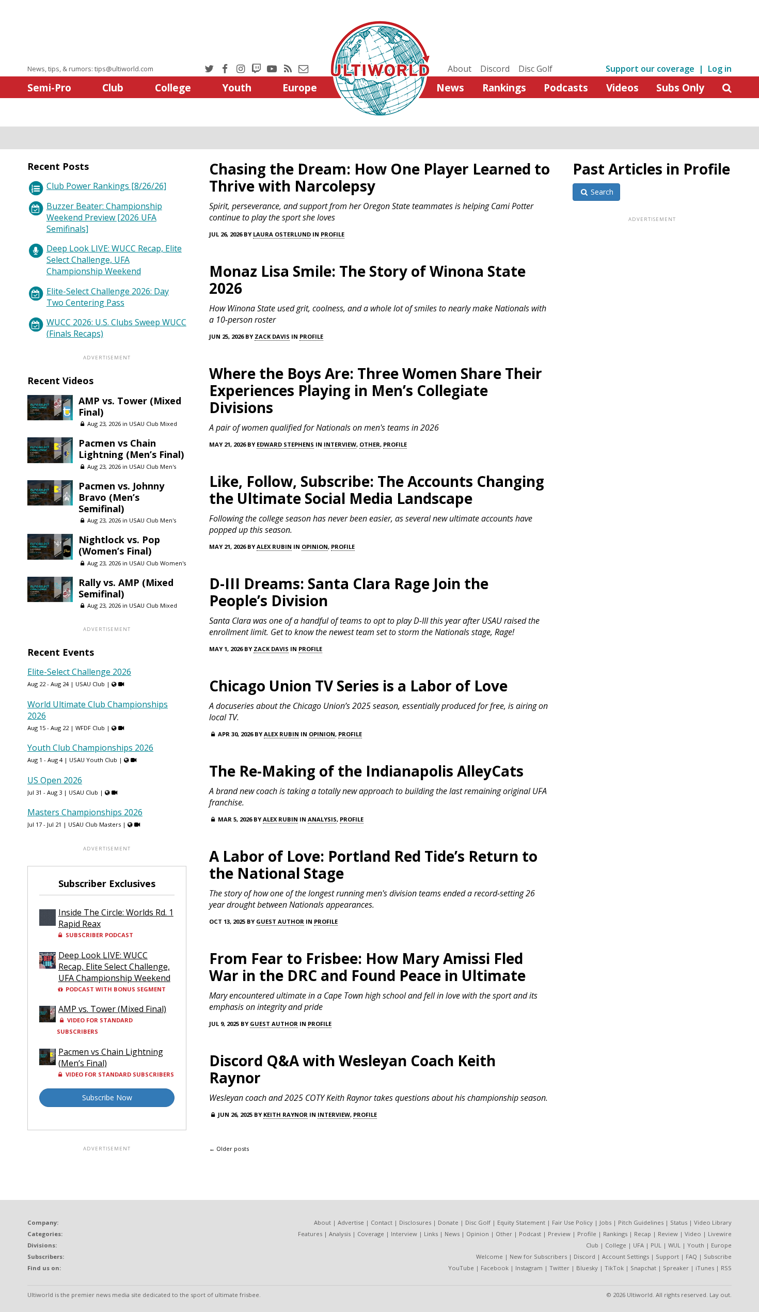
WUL (674, 1245)
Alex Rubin (274, 546)
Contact (381, 1222)
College (173, 87)
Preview (559, 1234)
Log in (720, 68)
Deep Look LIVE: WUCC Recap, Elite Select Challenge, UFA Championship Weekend (114, 260)
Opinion (315, 546)
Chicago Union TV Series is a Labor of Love (358, 685)
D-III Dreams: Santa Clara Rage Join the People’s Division (348, 592)
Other (369, 444)
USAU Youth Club (93, 760)
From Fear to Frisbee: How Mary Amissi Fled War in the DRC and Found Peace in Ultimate (367, 967)
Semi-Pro (49, 87)
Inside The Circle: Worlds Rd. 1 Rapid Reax (115, 918)
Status (678, 1222)
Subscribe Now (107, 1097)
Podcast (530, 1234)
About (459, 68)
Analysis (322, 819)
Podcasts (566, 87)
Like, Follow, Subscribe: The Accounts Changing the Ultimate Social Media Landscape (376, 489)
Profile (332, 234)
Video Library (713, 1222)
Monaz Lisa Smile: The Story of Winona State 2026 (367, 279)
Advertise (351, 1222)
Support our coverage (650, 68)
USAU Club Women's (157, 563)
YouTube (461, 1268)
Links (431, 1234)
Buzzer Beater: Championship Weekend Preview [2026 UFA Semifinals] (104, 217)
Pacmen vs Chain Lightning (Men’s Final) (131, 449)
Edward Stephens (285, 444)
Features (310, 1234)
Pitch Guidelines (640, 1222)
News (450, 87)
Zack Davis (272, 336)
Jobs (605, 1222)
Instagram (529, 1268)
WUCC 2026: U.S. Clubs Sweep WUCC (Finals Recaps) (116, 328)
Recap (642, 1234)
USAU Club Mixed (153, 424)
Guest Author (280, 921)
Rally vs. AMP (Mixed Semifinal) (125, 588)
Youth (236, 87)
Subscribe (718, 1256)
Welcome (489, 1256)
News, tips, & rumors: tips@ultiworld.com (90, 68)
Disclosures (415, 1222)
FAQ (691, 1256)
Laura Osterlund (282, 234)
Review (668, 1234)
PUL (656, 1245)
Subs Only (680, 87)
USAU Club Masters (94, 824)
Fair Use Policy (572, 1222)
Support (667, 1256)
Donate (448, 1222)
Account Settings (625, 1256)
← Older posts (229, 1148)
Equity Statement (521, 1222)
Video (693, 1234)
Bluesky (587, 1268)
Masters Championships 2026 (85, 812)
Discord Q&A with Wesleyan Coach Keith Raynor (352, 1069)
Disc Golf (535, 68)
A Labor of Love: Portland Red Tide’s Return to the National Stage (373, 864)
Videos (622, 87)
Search (601, 192)
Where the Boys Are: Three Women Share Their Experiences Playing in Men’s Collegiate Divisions (375, 390)
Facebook (495, 1268)
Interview (340, 444)
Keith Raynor (285, 1114)
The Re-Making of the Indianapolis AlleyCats (366, 771)
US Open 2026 (54, 780)
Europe (299, 87)
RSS (726, 1268)
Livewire (720, 1234)
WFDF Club (90, 728)
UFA (638, 1245)
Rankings (504, 87)
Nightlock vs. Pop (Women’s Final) (119, 545)
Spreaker (676, 1268)
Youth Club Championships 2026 (90, 747)
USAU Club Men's (152, 466)
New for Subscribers (538, 1256)
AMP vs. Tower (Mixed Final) (129, 406)
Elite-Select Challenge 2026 (79, 671)
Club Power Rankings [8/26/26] (106, 186)
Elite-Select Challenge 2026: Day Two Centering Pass (107, 297)
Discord (495, 68)
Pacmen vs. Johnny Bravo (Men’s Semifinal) (121, 497)
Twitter (559, 1268)
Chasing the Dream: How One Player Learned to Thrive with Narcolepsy (379, 177)
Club (112, 87)
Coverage (370, 1234)
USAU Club (90, 684)
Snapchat (643, 1268)
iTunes (704, 1268)
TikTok (614, 1268)
